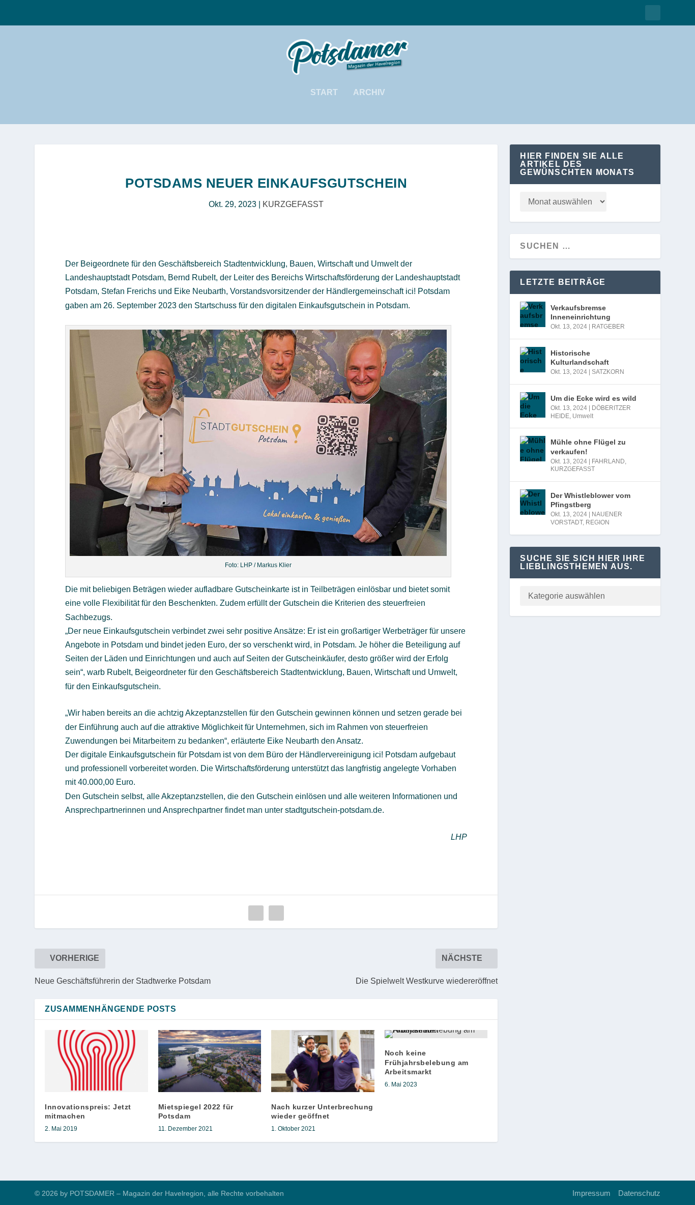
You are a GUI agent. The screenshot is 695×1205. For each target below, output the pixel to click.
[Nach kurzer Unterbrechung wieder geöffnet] (322, 1061)
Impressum (591, 1193)
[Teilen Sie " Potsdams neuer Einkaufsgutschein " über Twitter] (276, 913)
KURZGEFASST (293, 204)
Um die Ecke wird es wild (593, 398)
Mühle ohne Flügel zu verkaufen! (588, 446)
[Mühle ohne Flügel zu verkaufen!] (532, 448)
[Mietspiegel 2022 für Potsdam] (210, 1061)
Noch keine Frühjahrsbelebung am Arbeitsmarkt (427, 1062)
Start (324, 93)
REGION (598, 522)
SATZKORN (608, 371)
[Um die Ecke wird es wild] (532, 405)
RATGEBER (608, 326)
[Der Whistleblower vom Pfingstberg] (532, 502)
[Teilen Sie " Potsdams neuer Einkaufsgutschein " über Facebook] (256, 913)
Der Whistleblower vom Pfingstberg (590, 500)
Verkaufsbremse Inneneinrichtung (581, 312)
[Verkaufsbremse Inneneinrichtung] (532, 314)
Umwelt (582, 416)
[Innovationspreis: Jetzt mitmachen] (96, 1061)
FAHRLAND (608, 461)
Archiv (369, 93)
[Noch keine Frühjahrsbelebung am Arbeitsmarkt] (436, 1034)
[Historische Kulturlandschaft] (532, 359)
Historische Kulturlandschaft (580, 357)
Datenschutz (639, 1193)
